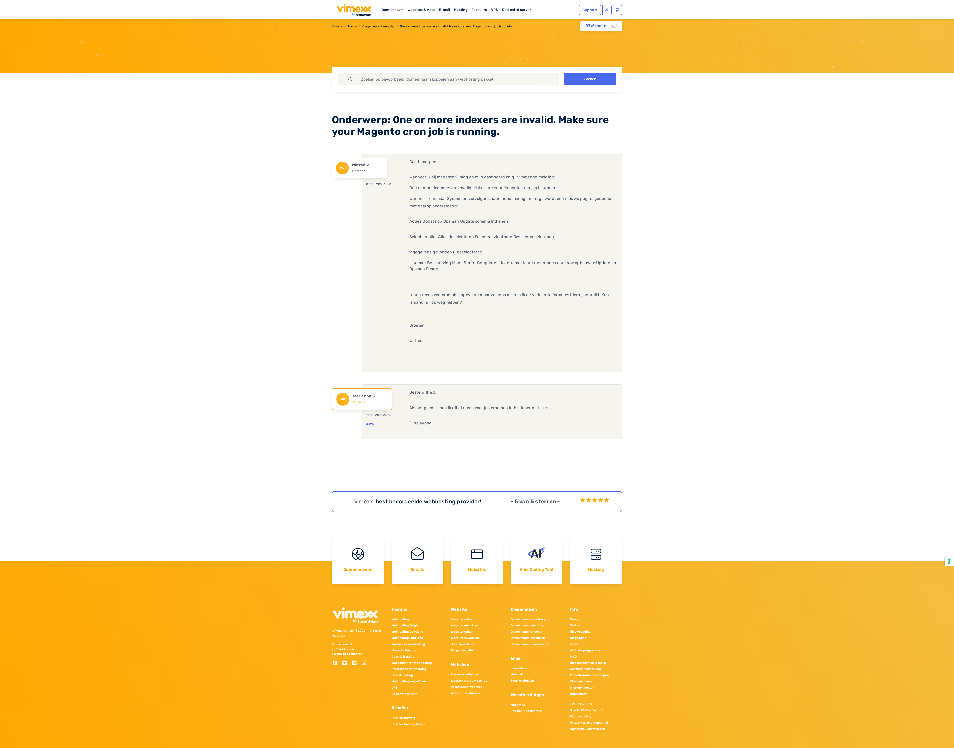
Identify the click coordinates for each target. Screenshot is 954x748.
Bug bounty (578, 694)
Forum (352, 26)
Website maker (462, 631)
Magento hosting (404, 650)
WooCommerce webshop (469, 680)
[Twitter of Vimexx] (346, 663)
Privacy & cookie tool (526, 711)
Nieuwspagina (580, 631)
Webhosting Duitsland (407, 631)
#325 (370, 424)
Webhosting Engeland (407, 638)
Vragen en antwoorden (378, 26)
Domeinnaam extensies (528, 638)
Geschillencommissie (585, 669)
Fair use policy (580, 716)
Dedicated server (516, 10)
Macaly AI (518, 704)
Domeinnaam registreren (529, 619)
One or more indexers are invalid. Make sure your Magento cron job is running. (457, 26)
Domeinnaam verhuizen (528, 625)
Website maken (462, 619)
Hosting (460, 10)
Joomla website (462, 644)
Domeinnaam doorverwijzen (531, 644)
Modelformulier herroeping (589, 675)
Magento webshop (464, 674)
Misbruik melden (582, 687)
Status (575, 625)
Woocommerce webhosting (412, 663)
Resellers (479, 10)
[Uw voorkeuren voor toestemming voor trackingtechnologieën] (949, 561)
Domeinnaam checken (527, 631)
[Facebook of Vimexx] (337, 663)
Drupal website (462, 650)
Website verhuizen (464, 625)
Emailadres (519, 668)
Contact (576, 619)
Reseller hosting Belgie (408, 724)
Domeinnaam (392, 10)
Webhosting (400, 619)
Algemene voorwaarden (587, 729)
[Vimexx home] (352, 8)
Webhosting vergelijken (409, 681)
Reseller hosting (403, 718)
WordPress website (465, 638)
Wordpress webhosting (408, 644)
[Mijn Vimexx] (607, 10)
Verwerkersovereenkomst (589, 722)
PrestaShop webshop (466, 687)
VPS (494, 10)
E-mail (444, 10)
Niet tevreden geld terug (588, 663)
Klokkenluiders (581, 681)
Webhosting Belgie (405, 625)
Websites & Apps (421, 10)
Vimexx (337, 26)
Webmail (517, 674)
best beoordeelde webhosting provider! (428, 501)
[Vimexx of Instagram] (365, 663)
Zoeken (590, 79)
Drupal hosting (402, 675)
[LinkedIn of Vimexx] (356, 663)
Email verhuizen (522, 680)
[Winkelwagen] (617, 10)
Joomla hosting (403, 656)
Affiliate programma (585, 650)
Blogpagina (578, 638)
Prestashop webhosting (409, 669)
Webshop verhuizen (465, 693)
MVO (573, 656)
